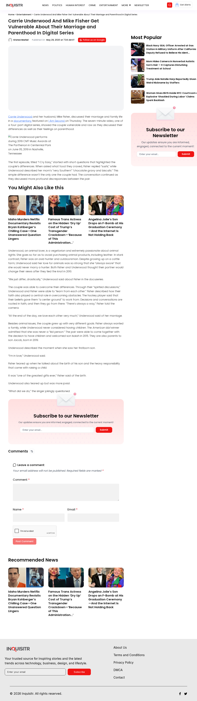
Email (72, 509)
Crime (92, 5)
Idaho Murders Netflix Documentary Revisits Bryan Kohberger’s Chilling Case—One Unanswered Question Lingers (24, 229)
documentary (23, 121)
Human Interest (75, 5)
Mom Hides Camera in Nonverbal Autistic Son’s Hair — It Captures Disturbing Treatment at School (170, 65)
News (45, 5)
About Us (120, 647)
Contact (119, 677)
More (125, 5)
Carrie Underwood (20, 116)
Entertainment (108, 5)
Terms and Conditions (129, 655)
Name (18, 509)
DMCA (118, 670)
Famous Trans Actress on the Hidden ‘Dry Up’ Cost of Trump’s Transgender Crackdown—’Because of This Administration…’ (65, 231)
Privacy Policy (123, 662)
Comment (21, 480)
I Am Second (56, 121)
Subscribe (79, 671)
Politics (57, 5)
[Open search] (169, 5)
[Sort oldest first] (31, 451)
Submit (104, 429)
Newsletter (141, 5)
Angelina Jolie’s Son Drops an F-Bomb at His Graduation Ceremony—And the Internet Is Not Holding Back (105, 227)
